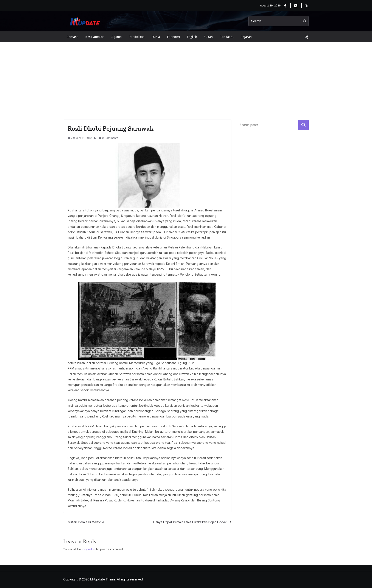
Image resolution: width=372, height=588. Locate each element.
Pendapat (227, 37)
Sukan (208, 37)
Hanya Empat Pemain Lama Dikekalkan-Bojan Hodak (189, 522)
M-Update (97, 579)
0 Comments (110, 138)
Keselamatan (94, 37)
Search (303, 125)
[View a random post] (306, 37)
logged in (88, 549)
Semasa (72, 37)
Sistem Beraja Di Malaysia (86, 522)
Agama (117, 37)
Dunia (156, 37)
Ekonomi (173, 37)
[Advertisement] (186, 74)
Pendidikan (137, 37)
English (192, 37)
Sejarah (246, 37)
